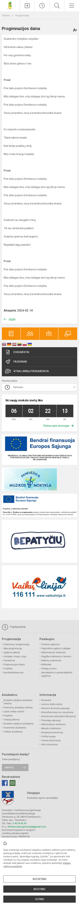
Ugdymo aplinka (12, 652)
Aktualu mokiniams (51, 728)
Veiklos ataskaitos (13, 731)
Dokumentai (21, 352)
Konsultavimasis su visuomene (57, 712)
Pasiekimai (20, 361)
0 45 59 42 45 (19, 823)
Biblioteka (46, 664)
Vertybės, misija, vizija (15, 656)
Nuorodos (46, 700)
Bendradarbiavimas (14, 672)
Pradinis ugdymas (50, 644)
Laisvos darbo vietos (51, 704)
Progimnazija (22, 15)
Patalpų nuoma (49, 668)
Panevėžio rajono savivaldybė (42, 798)
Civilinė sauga (48, 736)
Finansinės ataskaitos (15, 727)
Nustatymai (39, 879)
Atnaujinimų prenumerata (31, 371)
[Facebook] (5, 783)
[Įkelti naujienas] (27, 5)
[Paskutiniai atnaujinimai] (42, 5)
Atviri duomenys (49, 744)
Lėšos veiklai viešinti (14, 711)
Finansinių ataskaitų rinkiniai (18, 707)
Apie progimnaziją (13, 648)
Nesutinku (39, 889)
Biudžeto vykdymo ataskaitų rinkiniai (18, 702)
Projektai (8, 668)
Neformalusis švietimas (53, 652)
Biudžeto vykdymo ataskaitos (19, 723)
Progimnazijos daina (14, 664)
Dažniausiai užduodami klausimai (58, 716)
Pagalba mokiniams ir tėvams (56, 656)
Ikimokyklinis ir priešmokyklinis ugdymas (56, 674)
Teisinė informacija (51, 740)
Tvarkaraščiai (17, 627)
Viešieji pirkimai (11, 719)
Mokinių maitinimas (51, 660)
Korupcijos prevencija (52, 732)
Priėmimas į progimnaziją (16, 644)
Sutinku (39, 899)
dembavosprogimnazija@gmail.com (26, 826)
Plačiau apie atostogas (56, 425)
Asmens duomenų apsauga (55, 708)
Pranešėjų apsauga (51, 720)
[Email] (12, 783)
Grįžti (12, 319)
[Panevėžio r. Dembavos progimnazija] (10, 5)
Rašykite (9, 767)
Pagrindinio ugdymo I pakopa (55, 648)
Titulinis (6, 15)
